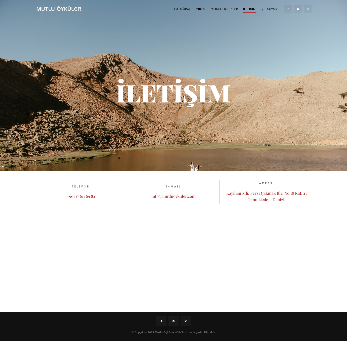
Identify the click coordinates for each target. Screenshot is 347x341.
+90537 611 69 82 (81, 196)
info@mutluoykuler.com (173, 196)
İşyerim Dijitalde (204, 332)
